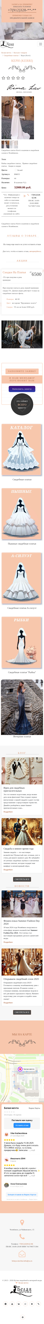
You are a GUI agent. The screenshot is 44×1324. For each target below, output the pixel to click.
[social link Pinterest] (22, 1317)
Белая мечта (6, 53)
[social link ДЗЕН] (31, 1303)
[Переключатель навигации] (40, 44)
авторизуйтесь (35, 251)
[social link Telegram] (5, 1303)
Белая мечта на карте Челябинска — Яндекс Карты (22, 1199)
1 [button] (21, 347)
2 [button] (24, 347)
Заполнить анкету (22, 389)
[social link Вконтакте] (18, 1303)
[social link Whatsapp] (25, 1303)
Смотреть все (22, 879)
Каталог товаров (20, 53)
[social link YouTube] (12, 1303)
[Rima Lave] (24, 88)
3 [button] (27, 347)
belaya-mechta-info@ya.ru (22, 1261)
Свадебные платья (11, 55)
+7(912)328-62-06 (26, 1244)
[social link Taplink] (38, 1303)
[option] (22, 334)
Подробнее (8, 812)
